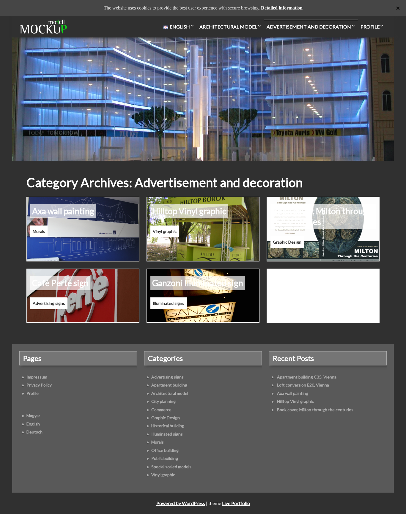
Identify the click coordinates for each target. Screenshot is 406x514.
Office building (165, 450)
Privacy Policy (39, 384)
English (33, 423)
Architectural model (228, 26)
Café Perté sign (60, 283)
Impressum (36, 376)
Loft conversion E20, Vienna (303, 384)
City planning (163, 401)
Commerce (161, 409)
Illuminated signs (168, 303)
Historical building (167, 425)
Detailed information (282, 7)
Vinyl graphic (165, 231)
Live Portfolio (236, 503)
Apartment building (169, 384)
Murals (39, 231)
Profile (370, 26)
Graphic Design (287, 242)
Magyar (33, 415)
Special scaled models (171, 466)
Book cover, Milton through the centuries (322, 216)
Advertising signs (49, 303)
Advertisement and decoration (309, 26)
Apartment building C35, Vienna (306, 376)
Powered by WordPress (180, 503)
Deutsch (34, 431)
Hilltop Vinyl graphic (189, 211)
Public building (164, 458)
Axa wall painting (63, 211)
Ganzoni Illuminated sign (197, 283)
